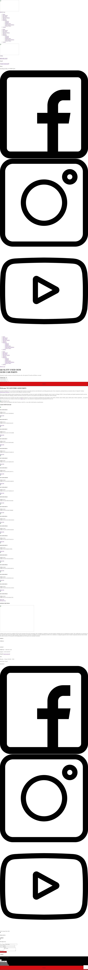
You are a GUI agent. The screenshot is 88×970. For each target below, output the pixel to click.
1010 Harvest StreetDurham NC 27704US (4, 643)
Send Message (3, 951)
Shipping (7, 22)
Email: (1, 945)
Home (4, 14)
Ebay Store (5, 16)
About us (4, 19)
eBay (22, 398)
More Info (2, 415)
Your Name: (2, 944)
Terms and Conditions (9, 24)
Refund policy (8, 23)
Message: (2, 950)
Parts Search (5, 15)
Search (44, 383)
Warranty (7, 21)
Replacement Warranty (4, 392)
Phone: (1, 947)
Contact (4, 27)
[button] (2, 600)
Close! (2, 937)
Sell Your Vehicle (6, 17)
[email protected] (4, 63)
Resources (5, 20)
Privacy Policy (8, 25)
